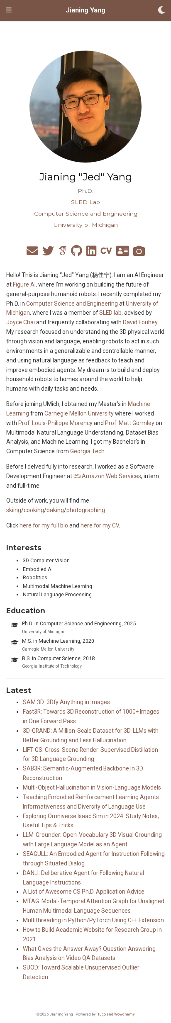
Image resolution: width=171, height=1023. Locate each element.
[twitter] (48, 253)
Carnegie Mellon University (79, 413)
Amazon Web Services (111, 476)
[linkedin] (91, 253)
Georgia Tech (87, 451)
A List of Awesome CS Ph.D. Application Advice (83, 891)
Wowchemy (124, 1014)
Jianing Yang (85, 10)
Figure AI (24, 284)
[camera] (139, 253)
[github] (76, 253)
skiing (13, 510)
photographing (85, 510)
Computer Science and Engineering (72, 303)
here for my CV (100, 525)
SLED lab (110, 312)
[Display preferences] (161, 10)
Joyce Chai (20, 322)
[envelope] (32, 253)
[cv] (106, 253)
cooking (34, 510)
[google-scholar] (62, 253)
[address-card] (122, 253)
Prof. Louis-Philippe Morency (55, 423)
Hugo (101, 1014)
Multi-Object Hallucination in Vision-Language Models (92, 787)
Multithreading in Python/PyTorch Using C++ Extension (93, 920)
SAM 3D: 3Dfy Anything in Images (66, 702)
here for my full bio (44, 525)
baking (55, 510)
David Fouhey (140, 322)
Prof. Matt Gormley (129, 423)
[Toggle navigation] (9, 10)
